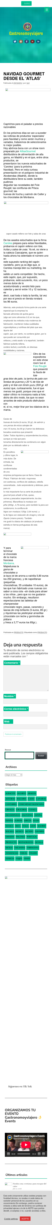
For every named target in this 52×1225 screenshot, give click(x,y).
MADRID (42, 826)
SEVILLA (39, 842)
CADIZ (31, 799)
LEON (33, 826)
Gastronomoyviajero (26, 33)
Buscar (8, 750)
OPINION (10, 837)
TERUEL (23, 853)
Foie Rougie (40, 366)
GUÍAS (27, 3)
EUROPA (18, 820)
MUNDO (29, 831)
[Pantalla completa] (43, 1153)
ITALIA (25, 826)
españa (9, 820)
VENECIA (10, 858)
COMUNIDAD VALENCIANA (31, 804)
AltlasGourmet (28, 151)
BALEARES (21, 799)
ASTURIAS (10, 799)
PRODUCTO (18, 632)
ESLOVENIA (27, 815)
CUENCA (33, 809)
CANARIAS (41, 799)
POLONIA (20, 837)
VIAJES (19, 858)
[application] (26, 1145)
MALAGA (10, 831)
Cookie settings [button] (11, 1218)
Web (6, 721)
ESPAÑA (38, 815)
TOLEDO (33, 853)
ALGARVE (21, 793)
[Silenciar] (39, 1153)
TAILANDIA (19, 847)
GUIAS (36, 820)
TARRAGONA (33, 847)
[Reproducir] (8, 1153)
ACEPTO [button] (25, 1218)
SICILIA (9, 847)
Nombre (9, 696)
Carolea (7, 243)
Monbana (8, 563)
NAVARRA (39, 831)
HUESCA (9, 826)
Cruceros (21, 809)
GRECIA (27, 820)
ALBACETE (10, 793)
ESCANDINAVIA (13, 815)
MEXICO (19, 831)
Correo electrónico (16, 709)
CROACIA (10, 809)
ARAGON (32, 793)
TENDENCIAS (12, 853)
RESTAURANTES (25, 842)
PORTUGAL (32, 837)
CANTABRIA (11, 804)
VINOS (27, 858)
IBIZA (17, 826)
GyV (28, 83)
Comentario (12, 662)
